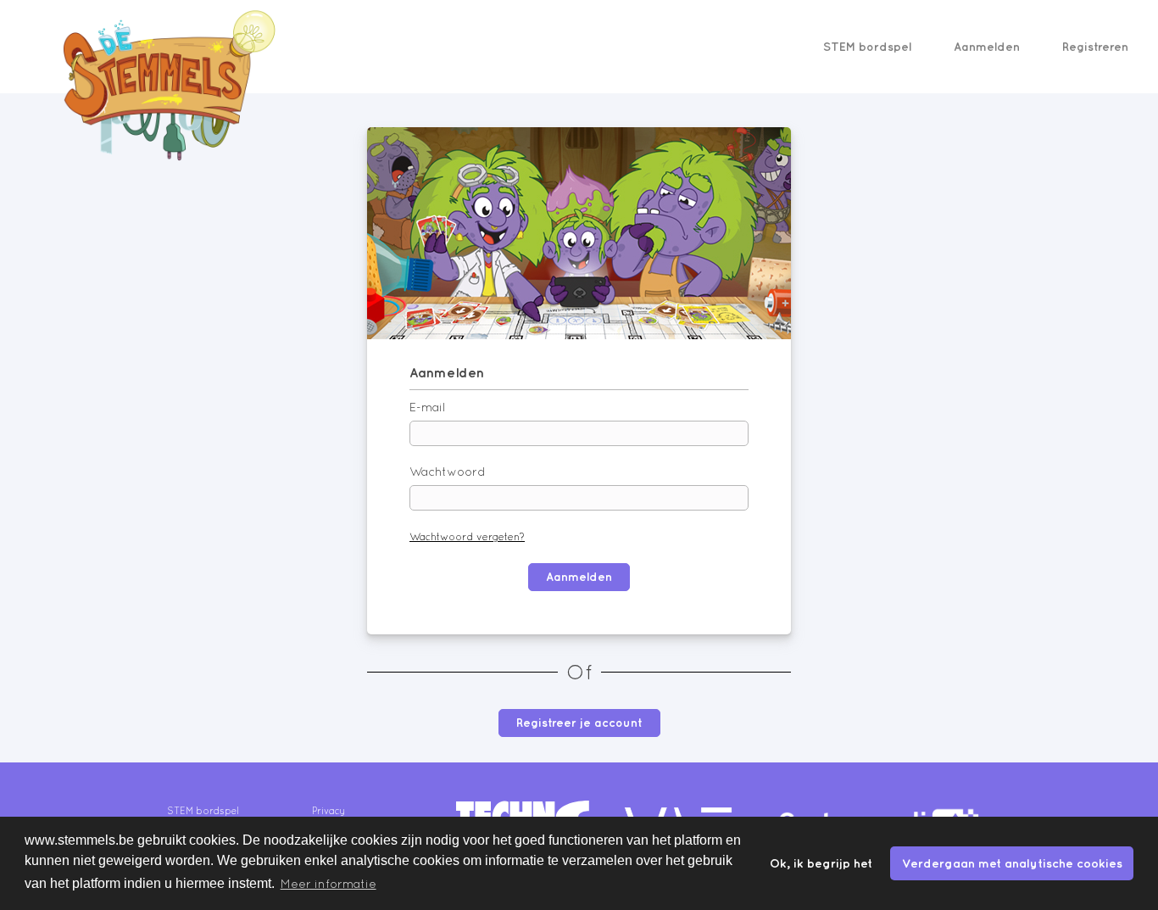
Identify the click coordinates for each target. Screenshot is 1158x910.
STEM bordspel (867, 46)
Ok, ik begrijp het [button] (821, 863)
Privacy (328, 811)
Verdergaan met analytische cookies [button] (1012, 863)
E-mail (427, 407)
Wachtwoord (447, 471)
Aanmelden (987, 46)
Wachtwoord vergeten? (467, 537)
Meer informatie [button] (328, 883)
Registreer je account (579, 722)
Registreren (1095, 46)
